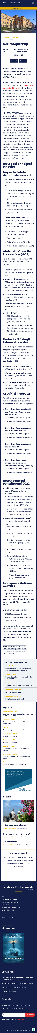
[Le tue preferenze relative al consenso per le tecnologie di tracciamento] (33, 1029)
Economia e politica (13, 689)
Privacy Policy (20, 1019)
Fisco (5, 762)
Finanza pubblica (10, 37)
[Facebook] (12, 61)
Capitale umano (11, 674)
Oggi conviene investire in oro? (16, 834)
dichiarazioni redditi (9, 648)
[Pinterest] (21, 61)
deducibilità (22, 646)
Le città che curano (13, 692)
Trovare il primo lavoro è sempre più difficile (16, 749)
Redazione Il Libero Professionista (21, 50)
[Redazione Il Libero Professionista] (4, 50)
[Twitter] (16, 61)
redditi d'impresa (8, 653)
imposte (18, 648)
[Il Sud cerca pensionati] (18, 811)
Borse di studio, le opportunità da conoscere (18, 678)
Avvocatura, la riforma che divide (18, 685)
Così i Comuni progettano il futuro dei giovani (16, 757)
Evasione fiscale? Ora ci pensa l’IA (15, 764)
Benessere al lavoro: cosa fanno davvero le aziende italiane (18, 669)
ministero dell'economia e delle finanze (14, 651)
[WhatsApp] (25, 61)
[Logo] (16, 3)
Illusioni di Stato (10, 842)
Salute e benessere (13, 666)
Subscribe (30, 1015)
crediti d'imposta (12, 646)
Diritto (7, 683)
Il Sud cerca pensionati (14, 699)
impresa (24, 648)
